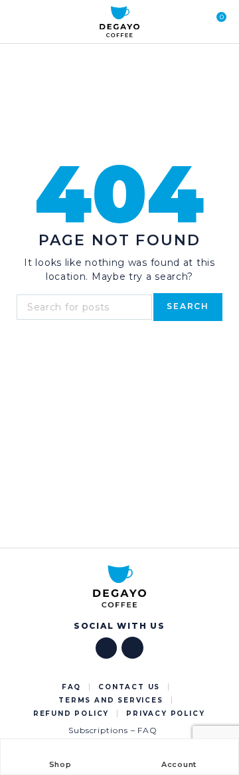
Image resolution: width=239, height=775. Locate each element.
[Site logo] (119, 22)
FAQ (71, 687)
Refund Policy (71, 713)
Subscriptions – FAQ (112, 730)
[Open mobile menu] (19, 22)
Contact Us (129, 687)
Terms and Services (110, 700)
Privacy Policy (165, 713)
